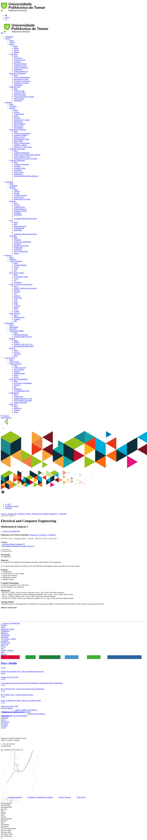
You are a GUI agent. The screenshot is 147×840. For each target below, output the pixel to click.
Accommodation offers (21, 391)
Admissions (9, 37)
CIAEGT (17, 292)
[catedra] (4, 726)
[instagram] (7, 801)
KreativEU (13, 329)
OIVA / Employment (21, 251)
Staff (11, 220)
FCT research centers (16, 273)
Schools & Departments (17, 73)
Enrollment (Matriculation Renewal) (26, 176)
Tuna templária (19, 369)
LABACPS (18, 298)
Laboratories (18, 100)
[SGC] (3, 720)
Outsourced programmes (17, 129)
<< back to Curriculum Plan (10, 531)
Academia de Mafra (20, 135)
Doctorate (17, 118)
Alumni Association (20, 402)
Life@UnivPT (10, 358)
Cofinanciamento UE (21, 71)
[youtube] (11, 801)
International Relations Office (24, 346)
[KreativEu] (5, 722)
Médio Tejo (13, 404)
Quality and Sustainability (22, 242)
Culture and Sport (15, 364)
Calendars (17, 166)
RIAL (16, 356)
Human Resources (20, 95)
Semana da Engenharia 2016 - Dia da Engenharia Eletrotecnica (22, 671)
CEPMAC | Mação (20, 145)
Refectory (17, 385)
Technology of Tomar (21, 83)
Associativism (14, 393)
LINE (16, 304)
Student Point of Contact (22, 199)
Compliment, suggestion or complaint (40, 797)
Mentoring (17, 244)
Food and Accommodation (18, 379)
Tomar (16, 412)
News (4, 663)
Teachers (12, 201)
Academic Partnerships (17, 149)
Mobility (12, 338)
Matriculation (18, 174)
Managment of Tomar (21, 79)
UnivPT (8, 38)
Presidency (17, 62)
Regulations (18, 170)
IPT (2, 33)
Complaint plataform (14, 797)
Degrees (12, 108)
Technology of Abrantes (22, 81)
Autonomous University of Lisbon (25, 158)
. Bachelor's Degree (24, 514)
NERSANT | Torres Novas (23, 147)
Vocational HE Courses (22, 120)
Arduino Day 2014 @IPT (9, 706)
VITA (16, 309)
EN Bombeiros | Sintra (21, 139)
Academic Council (20, 66)
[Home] (23, 12)
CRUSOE (17, 354)
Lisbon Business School (22, 157)
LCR (15, 300)
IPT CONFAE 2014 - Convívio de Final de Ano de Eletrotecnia (22, 689)
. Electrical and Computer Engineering (44, 514)
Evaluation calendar (12, 506)
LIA (15, 271)
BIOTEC (17, 290)
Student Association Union (23, 398)
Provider (17, 193)
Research (8, 255)
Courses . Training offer (9, 514)
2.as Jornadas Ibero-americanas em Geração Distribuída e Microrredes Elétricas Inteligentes (32, 683)
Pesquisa (6, 416)
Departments (18, 85)
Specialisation (18, 127)
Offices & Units (14, 87)
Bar (15, 387)
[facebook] (3, 801)
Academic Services (20, 195)
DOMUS (17, 296)
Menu (11, 40)
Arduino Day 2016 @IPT (9, 677)
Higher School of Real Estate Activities (27, 155)
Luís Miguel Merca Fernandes (12, 544)
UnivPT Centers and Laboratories (20, 284)
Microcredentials (19, 124)
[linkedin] (15, 801)
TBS (15, 321)
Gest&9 (16, 311)
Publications (18, 69)
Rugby (16, 375)
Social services (19, 172)
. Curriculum (62, 514)
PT (6, 19)
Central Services (19, 207)
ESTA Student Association (23, 400)
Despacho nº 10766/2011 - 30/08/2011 (43, 535)
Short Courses (18, 126)
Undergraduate (19, 114)
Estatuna (17, 371)
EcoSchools (18, 249)
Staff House (18, 215)
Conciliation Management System (25, 218)
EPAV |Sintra (18, 141)
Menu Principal (6, 418)
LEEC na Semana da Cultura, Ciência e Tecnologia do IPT (21, 700)
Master (16, 116)
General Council (19, 60)
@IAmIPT (13, 236)
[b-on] (3, 727)
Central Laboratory (15, 261)
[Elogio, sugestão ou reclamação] (7, 708)
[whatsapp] (23, 801)
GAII (15, 269)
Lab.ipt (16, 267)
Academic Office (19, 93)
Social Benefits (19, 228)
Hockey (16, 377)
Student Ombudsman (21, 67)
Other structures (14, 313)
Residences (17, 389)
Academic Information (17, 160)
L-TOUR (17, 306)
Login (7, 17)
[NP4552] (4, 718)
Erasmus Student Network (23, 337)
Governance (13, 54)
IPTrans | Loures (19, 137)
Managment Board (20, 64)
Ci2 (15, 280)
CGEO (16, 278)
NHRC (16, 307)
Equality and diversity (21, 246)
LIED (16, 302)
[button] (1, 838)
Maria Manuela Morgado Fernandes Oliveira (17, 546)
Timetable (8, 508)
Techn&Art (18, 282)
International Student (16, 331)
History (12, 44)
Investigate (17, 213)
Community (9, 182)
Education (8, 102)
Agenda (12, 663)
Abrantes (17, 410)
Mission (16, 52)
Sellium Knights (19, 373)
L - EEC (8, 504)
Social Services (19, 98)
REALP (12, 348)
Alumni (16, 253)
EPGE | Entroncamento (22, 143)
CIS (15, 294)
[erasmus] (4, 724)
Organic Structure (64, 797)
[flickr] (19, 801)
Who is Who (80, 797)
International (9, 323)
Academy (17, 319)
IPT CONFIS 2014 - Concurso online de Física (17, 695)
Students (12, 187)
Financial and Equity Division (24, 97)
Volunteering (18, 247)
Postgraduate (18, 122)
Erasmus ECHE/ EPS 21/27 (23, 344)
